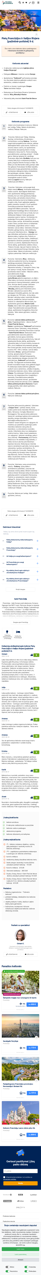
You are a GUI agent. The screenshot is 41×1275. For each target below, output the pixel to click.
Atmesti (20, 1260)
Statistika (31, 1267)
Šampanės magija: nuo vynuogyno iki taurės (19, 998)
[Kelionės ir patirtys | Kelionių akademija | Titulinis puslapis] (9, 3)
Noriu (20, 1183)
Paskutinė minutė (9, 1221)
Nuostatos (12, 1271)
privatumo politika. (9, 1179)
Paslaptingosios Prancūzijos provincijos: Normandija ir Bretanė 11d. (18, 1085)
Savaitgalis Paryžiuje (10, 1041)
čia (24, 1245)
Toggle (8, 1267)
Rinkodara (31, 1271)
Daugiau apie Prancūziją (20, 622)
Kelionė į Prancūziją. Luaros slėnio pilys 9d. (19, 1128)
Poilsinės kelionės (9, 1216)
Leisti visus (20, 1249)
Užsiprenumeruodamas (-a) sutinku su (17, 1178)
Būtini (12, 1267)
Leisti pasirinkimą (20, 1254)
